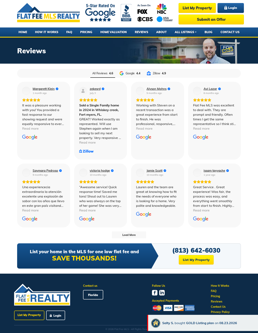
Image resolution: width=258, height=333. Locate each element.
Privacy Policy (220, 312)
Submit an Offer (211, 19)
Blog (208, 32)
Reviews (141, 32)
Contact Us (230, 32)
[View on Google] (26, 91)
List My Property (197, 8)
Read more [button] (30, 128)
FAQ (69, 32)
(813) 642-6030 (196, 250)
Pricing (86, 32)
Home (23, 32)
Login (232, 8)
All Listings (184, 32)
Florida (93, 295)
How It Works (46, 32)
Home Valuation (113, 32)
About (161, 32)
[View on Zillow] (83, 91)
